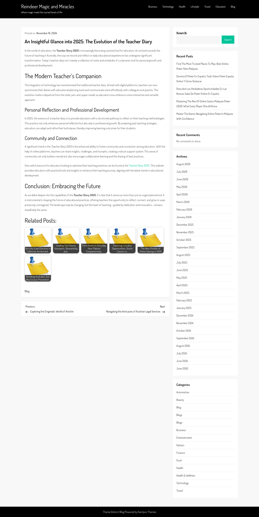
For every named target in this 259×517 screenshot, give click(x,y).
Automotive (182, 392)
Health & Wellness (185, 475)
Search (181, 33)
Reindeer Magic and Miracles (47, 6)
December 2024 (184, 315)
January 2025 (184, 308)
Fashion (180, 445)
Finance (180, 453)
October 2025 (183, 240)
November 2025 (185, 232)
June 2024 (182, 361)
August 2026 (183, 164)
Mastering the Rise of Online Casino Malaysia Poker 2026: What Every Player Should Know (203, 103)
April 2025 (182, 285)
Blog (233, 6)
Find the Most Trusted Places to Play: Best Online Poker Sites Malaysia (202, 66)
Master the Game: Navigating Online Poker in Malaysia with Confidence (204, 116)
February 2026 (184, 209)
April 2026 (182, 194)
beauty (180, 400)
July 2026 (181, 171)
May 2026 (181, 187)
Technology (168, 6)
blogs (179, 415)
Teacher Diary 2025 (139, 165)
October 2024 (183, 330)
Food (179, 460)
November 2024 (184, 323)
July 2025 (181, 262)
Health (182, 6)
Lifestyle (195, 6)
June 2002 (182, 368)
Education (221, 6)
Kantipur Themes (147, 512)
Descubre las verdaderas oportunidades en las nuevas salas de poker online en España (201, 91)
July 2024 (181, 353)
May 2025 (181, 277)
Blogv (179, 422)
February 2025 (184, 300)
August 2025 (183, 255)
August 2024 (183, 345)
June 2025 (182, 270)
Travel (207, 6)
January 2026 (184, 217)
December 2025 (185, 224)
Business (152, 6)
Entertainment (184, 437)
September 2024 (185, 338)
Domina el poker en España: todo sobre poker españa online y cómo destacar (205, 78)
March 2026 (182, 202)
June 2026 (182, 179)
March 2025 (182, 292)
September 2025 (185, 247)
